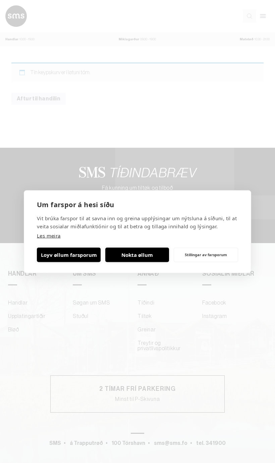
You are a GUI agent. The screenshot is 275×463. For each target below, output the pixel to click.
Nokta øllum (137, 254)
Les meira (49, 235)
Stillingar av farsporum (206, 254)
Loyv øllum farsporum (69, 254)
